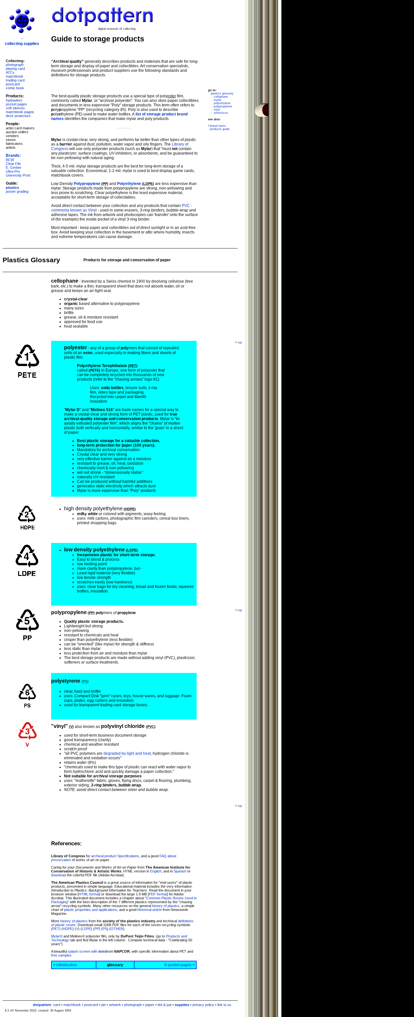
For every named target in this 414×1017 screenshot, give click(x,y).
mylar (217, 100)
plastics (12, 187)
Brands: (13, 155)
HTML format (89, 894)
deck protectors (18, 116)
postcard (13, 84)
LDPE (86, 929)
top (240, 342)
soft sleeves (15, 108)
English (155, 871)
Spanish (180, 871)
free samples (61, 955)
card (56, 1005)
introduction (66, 965)
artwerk (115, 1005)
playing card (15, 68)
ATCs (10, 72)
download (58, 875)
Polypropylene (87, 183)
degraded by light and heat (127, 753)
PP (96, 929)
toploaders (14, 100)
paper (149, 1005)
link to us (224, 1005)
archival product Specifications (115, 856)
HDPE (67, 929)
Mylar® (56, 936)
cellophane (221, 96)
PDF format (158, 894)
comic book (15, 88)
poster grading (17, 191)
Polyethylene (129, 183)
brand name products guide (219, 127)
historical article (149, 910)
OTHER (117, 929)
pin (103, 1005)
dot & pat (164, 1005)
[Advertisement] (22, 901)
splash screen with (87, 951)
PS (105, 929)
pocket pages (16, 104)
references (221, 112)
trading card (15, 80)
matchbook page (19, 112)
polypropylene (223, 106)
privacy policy (203, 1005)
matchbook (14, 76)
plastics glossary (222, 93)
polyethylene (222, 103)
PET (55, 929)
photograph (15, 65)
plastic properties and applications (90, 910)
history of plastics (166, 906)
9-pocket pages (177, 965)
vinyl (217, 109)
